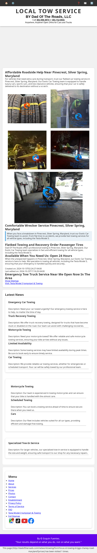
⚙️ (12, 3)
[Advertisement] (48, 45)
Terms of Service (16, 506)
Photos (11, 493)
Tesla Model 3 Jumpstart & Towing (24, 513)
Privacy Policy (14, 503)
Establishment (15, 500)
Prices (11, 490)
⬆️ (91, 3)
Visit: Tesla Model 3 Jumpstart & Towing (24, 283)
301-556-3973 (43, 20)
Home (11, 480)
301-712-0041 (58, 20)
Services (12, 487)
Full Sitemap (14, 516)
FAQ (10, 509)
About (11, 483)
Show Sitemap (12, 280)
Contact (12, 496)
